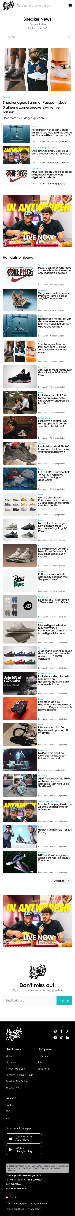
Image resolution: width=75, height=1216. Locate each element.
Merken (10, 1056)
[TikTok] (61, 1037)
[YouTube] (55, 1037)
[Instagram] (55, 1031)
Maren (14, 118)
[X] (67, 1031)
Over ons (43, 1056)
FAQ (8, 1111)
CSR (8, 1117)
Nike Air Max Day (15, 1068)
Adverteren (44, 1068)
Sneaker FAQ (13, 1087)
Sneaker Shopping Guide (19, 1074)
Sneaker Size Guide (17, 1081)
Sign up (64, 1000)
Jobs (40, 1062)
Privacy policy (34, 1209)
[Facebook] (61, 1031)
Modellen (11, 1062)
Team (6, 97)
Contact (10, 1104)
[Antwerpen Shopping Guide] (37, 221)
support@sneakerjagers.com (27, 1176)
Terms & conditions (15, 1209)
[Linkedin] (67, 1037)
